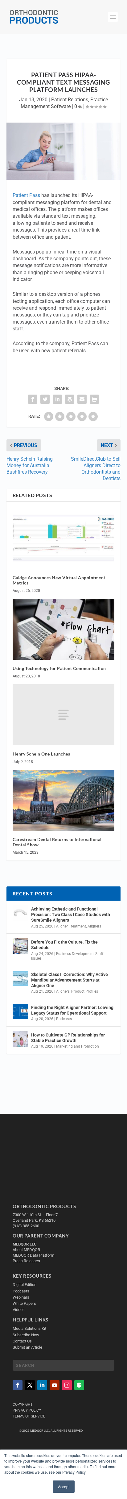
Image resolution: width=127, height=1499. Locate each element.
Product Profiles (84, 991)
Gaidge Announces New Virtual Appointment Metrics (59, 580)
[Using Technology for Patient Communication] (64, 629)
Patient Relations (69, 100)
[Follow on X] (30, 1385)
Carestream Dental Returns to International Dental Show (57, 842)
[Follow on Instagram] (67, 1385)
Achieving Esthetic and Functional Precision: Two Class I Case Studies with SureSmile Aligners (70, 915)
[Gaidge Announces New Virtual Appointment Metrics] (64, 538)
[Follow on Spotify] (79, 1385)
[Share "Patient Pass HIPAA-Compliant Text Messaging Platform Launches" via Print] (94, 399)
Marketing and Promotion (77, 1046)
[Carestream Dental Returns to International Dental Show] (64, 800)
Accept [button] (63, 1486)
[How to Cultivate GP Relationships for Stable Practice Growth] (20, 1039)
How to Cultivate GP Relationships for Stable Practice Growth (68, 1037)
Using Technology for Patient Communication (59, 668)
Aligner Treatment (71, 926)
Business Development (75, 954)
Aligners (94, 926)
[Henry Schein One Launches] (64, 714)
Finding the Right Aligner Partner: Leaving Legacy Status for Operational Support (72, 1010)
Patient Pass (26, 195)
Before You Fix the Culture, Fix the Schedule (64, 945)
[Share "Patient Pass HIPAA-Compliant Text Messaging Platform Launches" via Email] (82, 399)
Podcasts (64, 1019)
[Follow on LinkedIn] (42, 1385)
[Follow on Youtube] (54, 1385)
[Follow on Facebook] (18, 1385)
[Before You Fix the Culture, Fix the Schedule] (20, 946)
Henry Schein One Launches (41, 753)
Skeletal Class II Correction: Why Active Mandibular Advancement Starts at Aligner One (69, 980)
